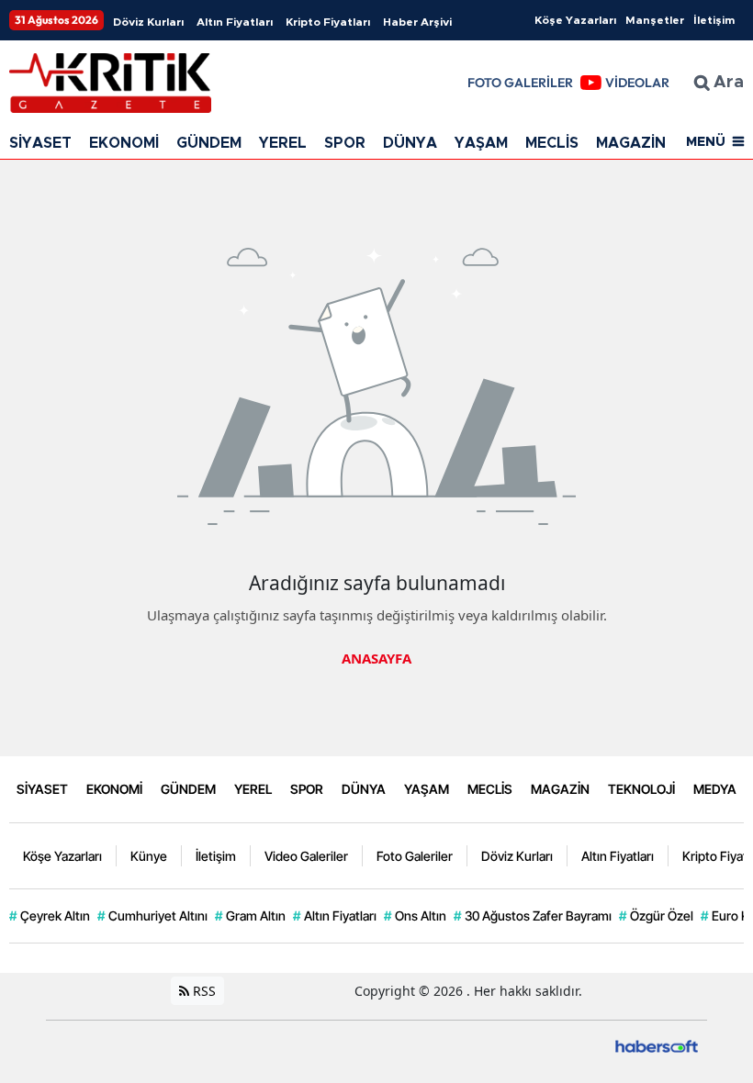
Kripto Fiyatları (328, 22)
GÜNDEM (209, 143)
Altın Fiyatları (235, 22)
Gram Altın (250, 915)
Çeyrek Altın (49, 915)
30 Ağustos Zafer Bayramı (533, 915)
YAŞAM (481, 143)
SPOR (344, 143)
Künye (148, 856)
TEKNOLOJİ (641, 789)
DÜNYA (410, 143)
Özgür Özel (656, 915)
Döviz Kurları (148, 22)
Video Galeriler (306, 856)
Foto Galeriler (414, 856)
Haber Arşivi (417, 22)
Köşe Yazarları (575, 20)
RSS (202, 990)
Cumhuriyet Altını (152, 915)
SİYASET (40, 143)
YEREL (283, 143)
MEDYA (714, 789)
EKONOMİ (124, 143)
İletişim (714, 20)
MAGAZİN (631, 143)
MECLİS (552, 143)
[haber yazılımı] (656, 1045)
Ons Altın (415, 915)
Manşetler (654, 20)
